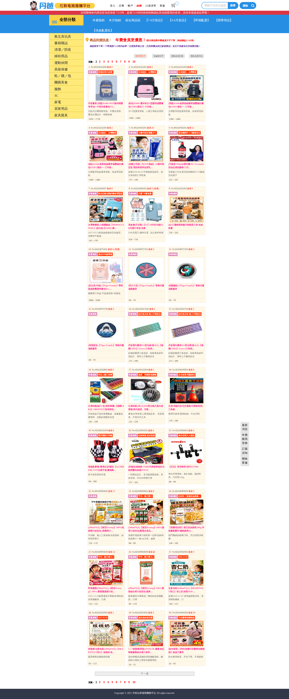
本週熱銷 (98, 20)
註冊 (121, 5)
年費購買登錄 (245, 438)
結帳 (139, 5)
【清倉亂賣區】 (103, 30)
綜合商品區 (132, 20)
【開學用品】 (224, 20)
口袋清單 (151, 5)
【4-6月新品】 (178, 20)
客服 (162, 5)
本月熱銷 (115, 20)
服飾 (42, 386)
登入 (112, 5)
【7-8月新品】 (154, 20)
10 (134, 61)
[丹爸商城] (73, 5)
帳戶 (130, 5)
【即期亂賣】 (201, 20)
